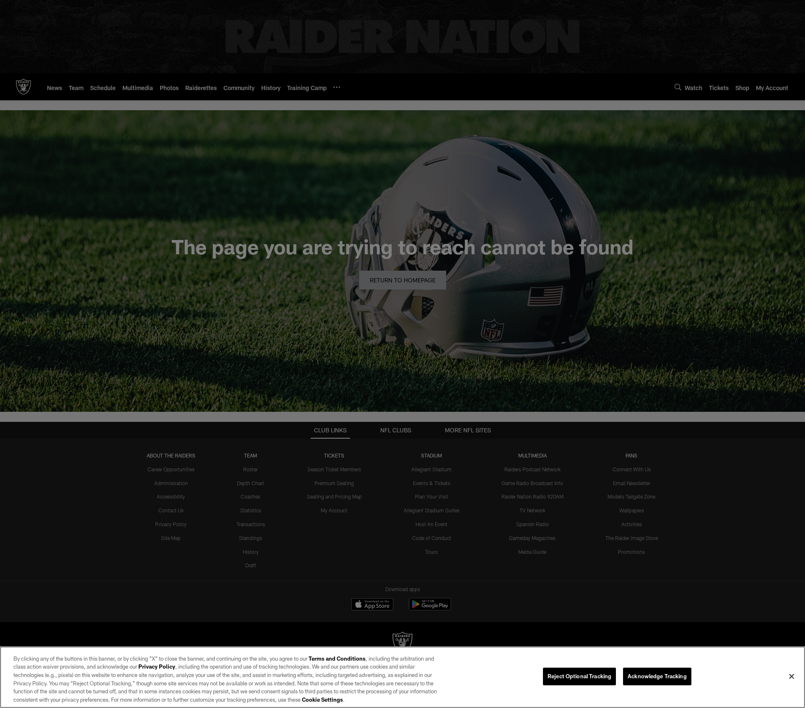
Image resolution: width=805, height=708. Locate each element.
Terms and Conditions (337, 658)
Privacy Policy (156, 666)
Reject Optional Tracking (579, 676)
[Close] (791, 676)
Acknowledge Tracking (657, 676)
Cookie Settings (322, 699)
